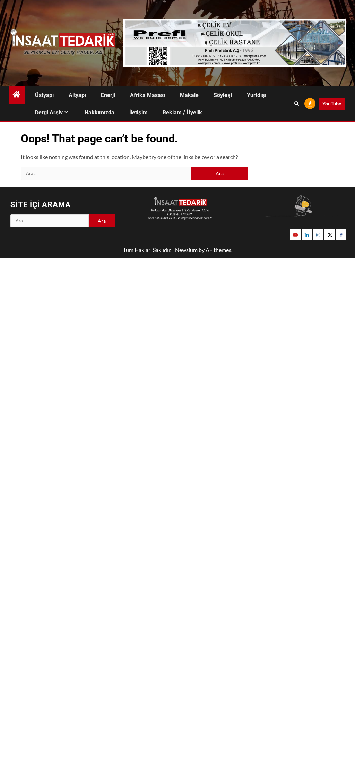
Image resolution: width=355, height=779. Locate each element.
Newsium (186, 249)
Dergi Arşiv (49, 112)
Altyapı (77, 95)
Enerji (108, 95)
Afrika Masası (147, 95)
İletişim (138, 112)
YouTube (331, 103)
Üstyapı (44, 95)
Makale (189, 95)
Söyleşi (223, 95)
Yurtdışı (256, 95)
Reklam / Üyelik (182, 112)
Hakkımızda (99, 112)
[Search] (296, 103)
